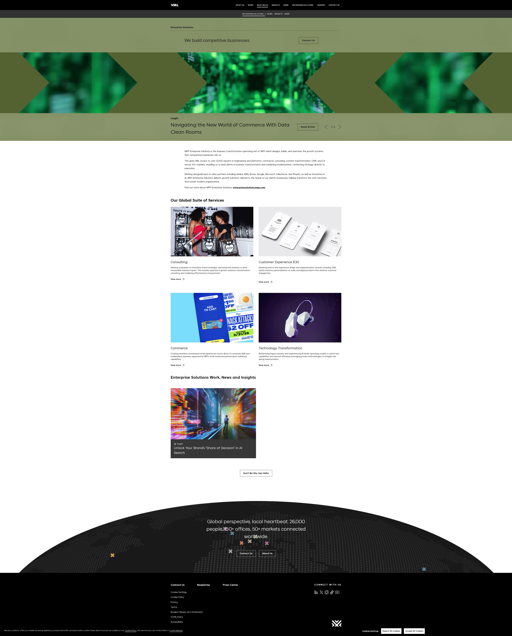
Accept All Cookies (414, 631)
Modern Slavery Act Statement (187, 612)
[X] (321, 592)
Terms (174, 607)
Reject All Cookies (391, 631)
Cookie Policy (177, 597)
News (287, 14)
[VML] (175, 5)
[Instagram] (326, 592)
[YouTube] (337, 592)
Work (270, 14)
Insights (278, 14)
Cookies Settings (370, 631)
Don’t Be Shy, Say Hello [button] (256, 473)
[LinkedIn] (316, 592)
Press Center (230, 584)
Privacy (174, 602)
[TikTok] (332, 592)
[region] (256, 631)
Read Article (308, 127)
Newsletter (203, 584)
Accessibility (177, 622)
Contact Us (308, 40)
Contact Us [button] (246, 553)
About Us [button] (267, 553)
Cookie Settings (179, 592)
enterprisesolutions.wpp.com (249, 187)
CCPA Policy (177, 617)
